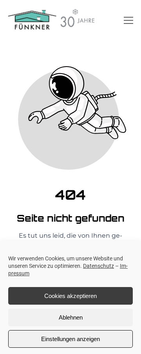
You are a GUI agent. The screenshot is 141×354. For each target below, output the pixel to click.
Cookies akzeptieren (70, 296)
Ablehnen (71, 317)
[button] (128, 20)
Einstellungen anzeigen (70, 339)
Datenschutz (98, 266)
